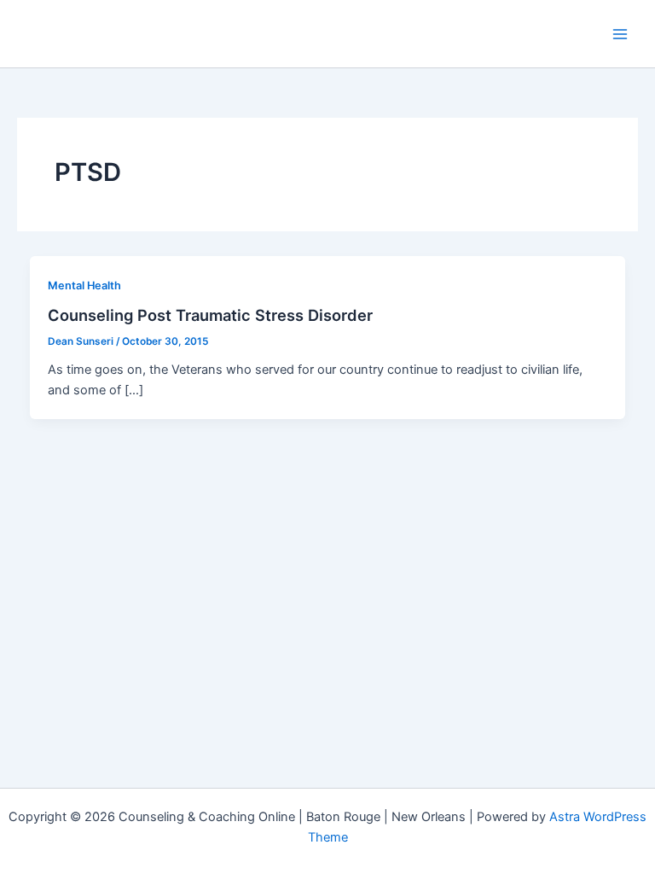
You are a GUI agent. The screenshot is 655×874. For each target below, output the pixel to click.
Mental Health (84, 285)
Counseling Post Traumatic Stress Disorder (210, 315)
